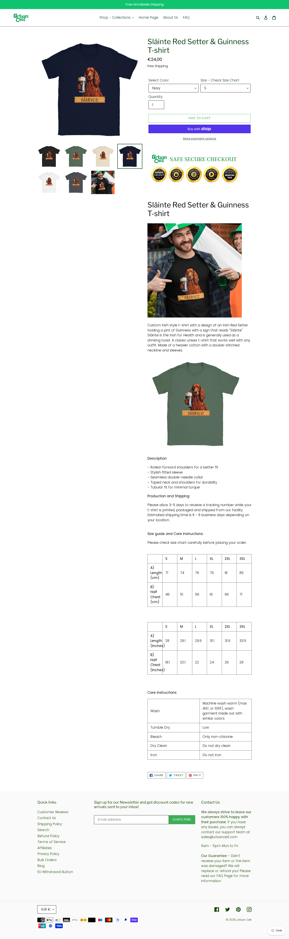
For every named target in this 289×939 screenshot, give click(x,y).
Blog (41, 865)
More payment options (199, 138)
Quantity (155, 96)
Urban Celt (244, 920)
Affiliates (44, 848)
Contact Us (46, 818)
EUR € (46, 909)
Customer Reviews (52, 812)
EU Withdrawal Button (55, 872)
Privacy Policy (48, 853)
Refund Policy (48, 836)
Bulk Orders (47, 860)
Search (43, 830)
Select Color (158, 80)
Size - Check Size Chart (220, 80)
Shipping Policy (49, 824)
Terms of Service (51, 842)
